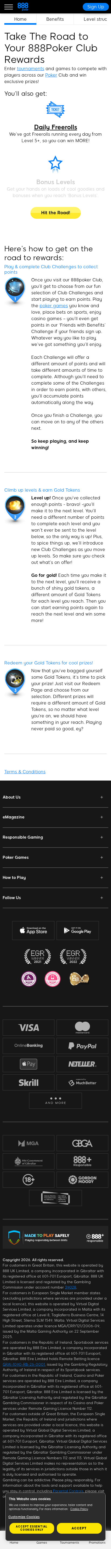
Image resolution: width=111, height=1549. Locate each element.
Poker (51, 75)
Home (20, 19)
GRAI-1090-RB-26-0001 (24, 1364)
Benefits (55, 19)
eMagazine (14, 817)
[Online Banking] (28, 1046)
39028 (70, 1287)
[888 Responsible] (82, 1161)
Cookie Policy (79, 1509)
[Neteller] (82, 1064)
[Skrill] (28, 1082)
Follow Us (12, 897)
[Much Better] (82, 1082)
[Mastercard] (82, 1027)
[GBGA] (82, 1143)
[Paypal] (82, 1045)
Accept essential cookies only (31, 1528)
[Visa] (28, 1027)
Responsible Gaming (23, 837)
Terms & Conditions (25, 771)
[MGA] (28, 1143)
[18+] (28, 1179)
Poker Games (16, 857)
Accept (79, 1528)
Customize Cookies (24, 1517)
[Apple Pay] (28, 1064)
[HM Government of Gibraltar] (28, 1161)
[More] (55, 1100)
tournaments (30, 68)
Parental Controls (68, 1491)
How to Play (14, 877)
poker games (54, 305)
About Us (11, 797)
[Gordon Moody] (82, 1180)
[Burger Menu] (8, 7)
